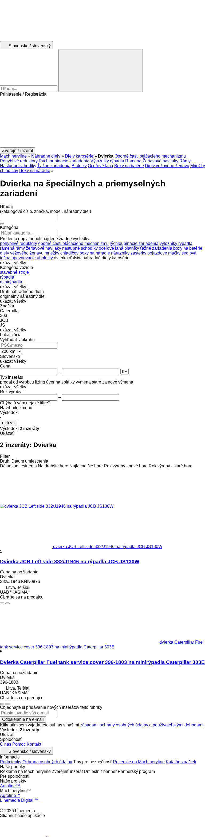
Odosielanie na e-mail (23, 719)
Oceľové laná (100, 165)
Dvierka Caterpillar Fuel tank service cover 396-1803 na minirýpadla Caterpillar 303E (102, 662)
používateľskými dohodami (178, 725)
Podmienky (10, 762)
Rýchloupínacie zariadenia (64, 161)
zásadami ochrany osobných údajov (114, 725)
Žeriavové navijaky (160, 161)
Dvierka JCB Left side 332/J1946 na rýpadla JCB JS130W (69, 561)
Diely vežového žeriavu (167, 165)
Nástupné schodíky (18, 165)
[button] (102, 122)
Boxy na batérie (129, 165)
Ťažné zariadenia (53, 165)
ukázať (8, 423)
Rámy (185, 161)
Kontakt (34, 744)
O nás (5, 744)
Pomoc (19, 744)
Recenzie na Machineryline (139, 762)
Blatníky (79, 165)
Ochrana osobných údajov (47, 762)
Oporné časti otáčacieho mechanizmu (150, 156)
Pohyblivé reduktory (19, 161)
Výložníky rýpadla (107, 161)
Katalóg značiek (181, 762)
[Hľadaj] (100, 70)
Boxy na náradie (34, 170)
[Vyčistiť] (2, 224)
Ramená (133, 161)
